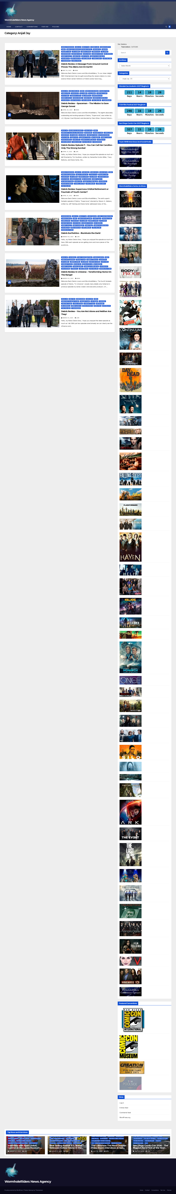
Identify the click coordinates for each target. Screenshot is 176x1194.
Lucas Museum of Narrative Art (17, 1136)
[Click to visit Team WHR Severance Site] (131, 736)
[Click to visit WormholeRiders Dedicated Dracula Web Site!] (131, 443)
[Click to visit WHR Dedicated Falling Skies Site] (131, 479)
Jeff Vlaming (75, 51)
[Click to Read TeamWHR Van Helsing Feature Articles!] (131, 946)
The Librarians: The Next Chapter (101, 1140)
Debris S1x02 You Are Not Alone (70, 301)
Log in (122, 1103)
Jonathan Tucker (77, 53)
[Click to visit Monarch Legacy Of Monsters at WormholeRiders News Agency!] (131, 657)
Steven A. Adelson (79, 183)
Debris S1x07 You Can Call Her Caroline (72, 132)
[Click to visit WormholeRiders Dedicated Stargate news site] (131, 766)
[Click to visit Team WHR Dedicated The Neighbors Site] (131, 875)
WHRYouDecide (33, 1143)
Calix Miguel (72, 257)
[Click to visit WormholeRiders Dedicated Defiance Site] (131, 421)
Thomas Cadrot (96, 58)
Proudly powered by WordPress (14, 1190)
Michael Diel (77, 264)
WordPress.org (125, 1117)
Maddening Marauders (56, 1140)
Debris (63, 49)
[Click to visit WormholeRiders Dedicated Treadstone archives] (131, 911)
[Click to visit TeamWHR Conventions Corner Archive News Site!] (131, 991)
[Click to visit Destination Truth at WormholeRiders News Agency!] (131, 431)
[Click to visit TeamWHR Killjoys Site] (131, 606)
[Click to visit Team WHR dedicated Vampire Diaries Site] (131, 928)
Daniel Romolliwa (74, 91)
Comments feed (125, 1113)
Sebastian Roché (75, 58)
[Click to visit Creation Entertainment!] (132, 1067)
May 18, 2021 (67, 70)
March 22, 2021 (68, 278)
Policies (55, 27)
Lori (76, 151)
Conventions (32, 27)
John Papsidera (66, 53)
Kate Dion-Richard (104, 135)
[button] (166, 27)
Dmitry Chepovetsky (82, 174)
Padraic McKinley (78, 97)
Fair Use (45, 27)
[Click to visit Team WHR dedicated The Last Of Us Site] (131, 854)
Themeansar (39, 1190)
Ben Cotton (86, 47)
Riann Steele (76, 56)
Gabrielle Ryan (66, 93)
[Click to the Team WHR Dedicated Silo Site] (131, 752)
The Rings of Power (162, 1138)
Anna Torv (72, 299)
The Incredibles (137, 1138)
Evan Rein (104, 49)
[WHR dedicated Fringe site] (131, 524)
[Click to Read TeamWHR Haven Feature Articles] (131, 547)
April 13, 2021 (68, 151)
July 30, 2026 (98, 1151)
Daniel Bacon (94, 172)
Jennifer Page (95, 51)
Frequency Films (66, 51)
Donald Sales (97, 218)
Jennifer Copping (85, 51)
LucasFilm (30, 1136)
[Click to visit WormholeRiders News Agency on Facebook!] (131, 162)
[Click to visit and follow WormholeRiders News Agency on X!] (131, 174)
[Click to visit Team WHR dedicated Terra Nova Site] (131, 790)
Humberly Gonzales (92, 259)
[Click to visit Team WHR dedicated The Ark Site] (131, 812)
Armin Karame (80, 299)
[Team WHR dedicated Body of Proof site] (131, 272)
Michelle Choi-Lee (87, 264)
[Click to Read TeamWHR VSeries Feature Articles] (131, 961)
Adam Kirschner (66, 216)
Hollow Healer (70, 1138)
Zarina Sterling (76, 60)
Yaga (146, 1143)
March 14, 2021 (68, 318)
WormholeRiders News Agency (19, 20)
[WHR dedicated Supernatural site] (131, 777)
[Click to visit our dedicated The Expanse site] (131, 893)
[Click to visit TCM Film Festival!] (131, 1083)
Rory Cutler (85, 56)
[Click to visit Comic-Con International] (132, 1020)
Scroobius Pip (65, 58)
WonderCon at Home (67, 229)
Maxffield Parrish (13, 1138)
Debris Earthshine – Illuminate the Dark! (80, 233)
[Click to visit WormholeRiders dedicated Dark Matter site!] (131, 359)
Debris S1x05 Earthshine (84, 218)
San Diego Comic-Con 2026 (23, 1140)
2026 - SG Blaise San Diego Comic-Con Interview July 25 (65, 1136)
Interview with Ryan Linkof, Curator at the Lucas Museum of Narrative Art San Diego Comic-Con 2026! (25, 1149)
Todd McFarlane (149, 1140)
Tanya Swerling (86, 58)
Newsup (31, 1190)
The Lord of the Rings (149, 1138)
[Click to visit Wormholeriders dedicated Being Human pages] (131, 253)
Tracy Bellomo (107, 58)
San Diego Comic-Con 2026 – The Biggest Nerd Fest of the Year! (150, 1146)
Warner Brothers (116, 1143)
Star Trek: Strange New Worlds (142, 1136)
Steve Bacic (74, 268)
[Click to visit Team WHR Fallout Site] (131, 494)
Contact (19, 27)
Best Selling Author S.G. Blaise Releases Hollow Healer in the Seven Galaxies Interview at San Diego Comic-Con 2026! (67, 1149)
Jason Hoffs (75, 93)
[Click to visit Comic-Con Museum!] (129, 1047)
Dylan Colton (93, 174)
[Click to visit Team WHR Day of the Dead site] (131, 380)
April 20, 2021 (68, 110)
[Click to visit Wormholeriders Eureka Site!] (131, 461)
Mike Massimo (100, 303)
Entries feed (124, 1108)
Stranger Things (157, 1136)
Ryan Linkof (11, 1140)
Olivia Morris (103, 1138)
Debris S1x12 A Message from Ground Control (79, 49)
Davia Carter (88, 130)
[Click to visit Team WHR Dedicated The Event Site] (131, 834)
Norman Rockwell (36, 1138)
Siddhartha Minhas (67, 183)
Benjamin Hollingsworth (76, 130)
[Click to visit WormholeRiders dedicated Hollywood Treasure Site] (131, 586)
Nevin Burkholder (97, 95)
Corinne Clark (95, 47)
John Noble (102, 301)
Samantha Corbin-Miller (97, 56)
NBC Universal (108, 53)
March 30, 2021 (68, 236)
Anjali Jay (78, 47)
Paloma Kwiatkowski (67, 181)
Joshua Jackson (77, 303)
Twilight (158, 1140)
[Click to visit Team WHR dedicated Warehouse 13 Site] (131, 976)
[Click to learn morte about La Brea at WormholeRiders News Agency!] (131, 622)
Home (9, 27)
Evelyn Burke (88, 132)
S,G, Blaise (53, 1143)
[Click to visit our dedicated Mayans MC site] (131, 635)
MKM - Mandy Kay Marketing (72, 1140)
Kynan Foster (74, 137)
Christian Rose (92, 216)
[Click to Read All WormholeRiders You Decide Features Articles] (131, 151)
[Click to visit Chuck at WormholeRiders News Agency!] (131, 312)
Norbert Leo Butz (66, 56)
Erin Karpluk (96, 49)
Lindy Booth (95, 1138)
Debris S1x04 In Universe (68, 259)
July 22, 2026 (139, 1151)
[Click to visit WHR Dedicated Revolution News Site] (131, 706)
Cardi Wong (86, 172)
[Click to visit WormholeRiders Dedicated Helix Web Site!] (131, 570)
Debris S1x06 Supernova (68, 174)
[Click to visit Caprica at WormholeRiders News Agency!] (131, 289)
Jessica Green (119, 1136)
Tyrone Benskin (66, 60)
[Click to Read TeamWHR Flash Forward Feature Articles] (131, 509)
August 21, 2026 (15, 1151)
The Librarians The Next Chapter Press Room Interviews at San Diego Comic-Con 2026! (108, 1147)
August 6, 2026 (56, 1151)
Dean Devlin (111, 1136)
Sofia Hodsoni (65, 268)
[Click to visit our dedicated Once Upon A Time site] (131, 680)
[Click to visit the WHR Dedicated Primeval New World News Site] (131, 692)
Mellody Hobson (24, 1138)
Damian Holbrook (105, 47)
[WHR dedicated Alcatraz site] (131, 217)
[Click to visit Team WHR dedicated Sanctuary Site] (131, 721)
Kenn (76, 70)
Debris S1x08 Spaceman (92, 91)
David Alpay (89, 299)
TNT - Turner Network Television (101, 1143)
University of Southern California (17, 1143)
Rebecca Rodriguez (78, 225)
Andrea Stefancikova (68, 47)
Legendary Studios (97, 53)
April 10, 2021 (68, 195)
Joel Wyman (104, 51)
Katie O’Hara (86, 53)
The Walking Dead (138, 1140)
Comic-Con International (105, 216)
